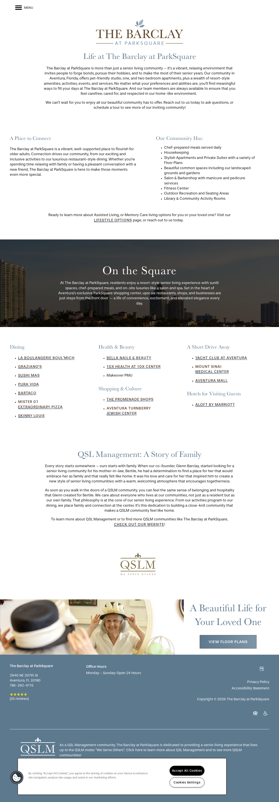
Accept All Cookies (187, 771)
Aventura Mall (211, 380)
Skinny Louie (31, 415)
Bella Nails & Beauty (129, 358)
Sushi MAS (29, 375)
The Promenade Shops (130, 399)
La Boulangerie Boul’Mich (46, 358)
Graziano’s (30, 366)
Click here (134, 750)
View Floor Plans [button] (228, 641)
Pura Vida (28, 384)
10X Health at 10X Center (134, 366)
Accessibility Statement (250, 688)
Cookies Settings (187, 782)
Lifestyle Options (113, 220)
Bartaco (27, 393)
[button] (139, 564)
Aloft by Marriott (215, 404)
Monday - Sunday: (101, 673)
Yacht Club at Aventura (221, 358)
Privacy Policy (258, 682)
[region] (122, 776)
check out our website (139, 524)
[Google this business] (261, 668)
